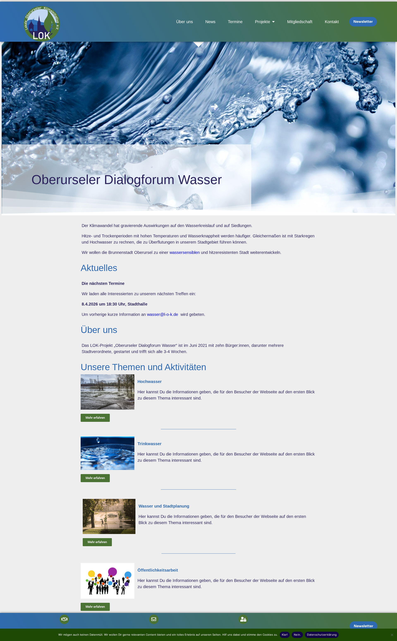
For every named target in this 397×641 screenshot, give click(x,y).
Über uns (184, 21)
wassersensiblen (185, 252)
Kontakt (332, 21)
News (210, 21)
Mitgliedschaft (299, 21)
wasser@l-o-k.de (162, 314)
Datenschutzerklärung (322, 634)
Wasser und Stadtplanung (164, 506)
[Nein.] (392, 635)
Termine (235, 21)
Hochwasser (150, 381)
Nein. (297, 634)
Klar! (285, 634)
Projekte (262, 21)
